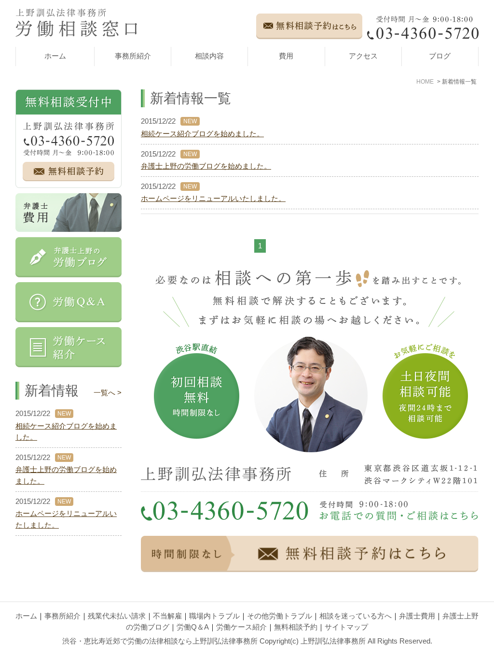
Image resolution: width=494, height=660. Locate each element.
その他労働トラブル (279, 616)
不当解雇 (167, 616)
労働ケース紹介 (241, 627)
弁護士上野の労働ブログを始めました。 (206, 166)
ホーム (55, 56)
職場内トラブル (214, 616)
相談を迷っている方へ (355, 616)
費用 (286, 56)
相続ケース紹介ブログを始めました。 (202, 134)
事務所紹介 (133, 56)
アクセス (363, 56)
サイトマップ (346, 627)
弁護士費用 (417, 616)
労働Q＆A (193, 627)
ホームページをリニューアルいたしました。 (213, 198)
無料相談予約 (295, 627)
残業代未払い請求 (117, 616)
